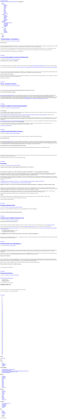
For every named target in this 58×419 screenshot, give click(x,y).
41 (2, 329)
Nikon (3, 397)
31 (2, 321)
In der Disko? (3, 163)
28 (2, 319)
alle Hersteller (4, 399)
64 (2, 348)
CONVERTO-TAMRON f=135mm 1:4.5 (30, 226)
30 (2, 320)
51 (2, 337)
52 (2, 338)
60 (2, 345)
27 (2, 318)
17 (2, 310)
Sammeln (14, 85)
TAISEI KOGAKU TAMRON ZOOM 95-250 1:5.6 (12, 218)
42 (2, 330)
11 (2, 305)
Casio (3, 394)
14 (2, 307)
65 (2, 349)
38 (2, 327)
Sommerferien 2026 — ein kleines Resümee (8, 369)
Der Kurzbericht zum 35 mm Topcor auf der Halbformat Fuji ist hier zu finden (36, 98)
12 (2, 306)
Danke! (3, 411)
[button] (3, 14)
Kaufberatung (4, 405)
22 (2, 314)
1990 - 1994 (4, 378)
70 (2, 353)
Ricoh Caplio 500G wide (9, 141)
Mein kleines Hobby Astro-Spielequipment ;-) (10, 243)
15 (2, 308)
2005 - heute (4, 387)
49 (2, 336)
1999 (3, 382)
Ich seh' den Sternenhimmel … (6, 372)
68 (2, 351)
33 (2, 323)
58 (2, 343)
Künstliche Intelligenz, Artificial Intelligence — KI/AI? (10, 371)
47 (2, 334)
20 (2, 312)
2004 (3, 386)
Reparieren (18, 165)
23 (2, 315)
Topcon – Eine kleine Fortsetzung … (8, 83)
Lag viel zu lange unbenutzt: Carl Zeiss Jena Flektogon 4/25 (14, 57)
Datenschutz (4, 413)
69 (2, 352)
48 (2, 335)
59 (2, 344)
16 (2, 309)
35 (2, 324)
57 (2, 342)
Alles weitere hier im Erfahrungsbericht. (6, 125)
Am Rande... (4, 406)
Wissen (11, 85)
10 (2, 304)
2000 (3, 383)
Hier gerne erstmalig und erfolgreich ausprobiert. (7, 95)
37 (2, 326)
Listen (3, 392)
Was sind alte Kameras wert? (6, 403)
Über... (3, 410)
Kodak (3, 396)
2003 (3, 385)
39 (2, 328)
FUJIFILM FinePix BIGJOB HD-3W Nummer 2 (11, 131)
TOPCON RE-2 (26, 97)
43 (2, 331)
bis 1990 (3, 377)
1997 (3, 380)
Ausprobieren (18, 85)
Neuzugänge (4, 391)
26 (2, 317)
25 (2, 316)
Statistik (3, 407)
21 (2, 313)
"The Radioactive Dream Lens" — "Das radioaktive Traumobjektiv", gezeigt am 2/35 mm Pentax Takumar (15, 182)
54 (2, 340)
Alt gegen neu (4, 404)
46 (2, 333)
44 (2, 332)
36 (2, 325)
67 (2, 350)
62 (2, 346)
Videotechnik (4, 376)
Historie (3, 390)
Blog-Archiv (3, 358)
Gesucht (3, 393)
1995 (3, 379)
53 (2, 339)
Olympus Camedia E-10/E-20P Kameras (38, 65)
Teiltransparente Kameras (6, 273)
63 (2, 347)
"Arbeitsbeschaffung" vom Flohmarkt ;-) (9, 39)
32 (2, 322)
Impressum (3, 412)
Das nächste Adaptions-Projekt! (7, 205)
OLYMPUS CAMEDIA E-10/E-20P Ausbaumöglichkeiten (13, 105)
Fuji (2, 395)
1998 (3, 381)
